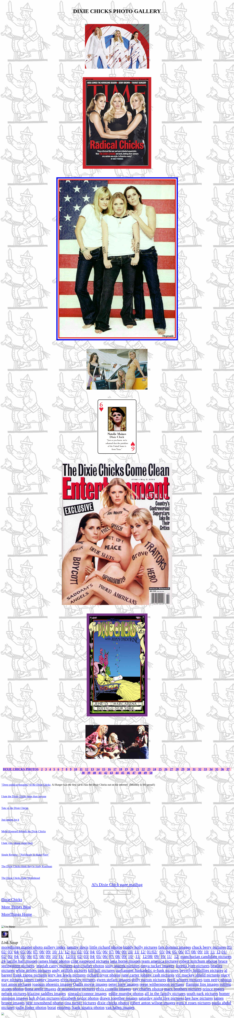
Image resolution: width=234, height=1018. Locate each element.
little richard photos (105, 947)
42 (105, 773)
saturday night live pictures (161, 998)
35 (216, 769)
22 (143, 769)
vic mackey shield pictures (197, 975)
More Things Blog (16, 907)
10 (75, 769)
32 (199, 769)
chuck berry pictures (209, 947)
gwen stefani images (114, 979)
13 (92, 769)
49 (145, 773)
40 (94, 773)
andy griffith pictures (69, 970)
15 (103, 769)
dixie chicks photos (113, 1003)
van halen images (120, 1007)
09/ (48, 952)
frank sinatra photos (88, 1007)
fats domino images (174, 947)
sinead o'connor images (87, 993)
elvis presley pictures (78, 979)
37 (228, 769)
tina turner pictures (80, 1003)
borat (51, 1007)
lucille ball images (22, 961)
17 (114, 769)
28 (177, 769)
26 (165, 769)
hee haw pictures (199, 998)
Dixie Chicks (11, 899)
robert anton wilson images (152, 1003)
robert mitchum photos (198, 961)
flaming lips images (202, 984)
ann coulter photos (88, 965)
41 (100, 773)
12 (86, 769)
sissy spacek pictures (122, 965)
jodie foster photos (31, 1007)
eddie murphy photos (126, 993)
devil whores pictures (184, 979)
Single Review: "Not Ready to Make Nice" (25, 854)
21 (137, 769)
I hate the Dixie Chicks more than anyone (23, 796)
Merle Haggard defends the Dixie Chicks (23, 831)
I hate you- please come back (17, 843)
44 (117, 773)
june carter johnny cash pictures (147, 975)
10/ (54, 952)
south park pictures (202, 993)
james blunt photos (54, 961)
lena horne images (125, 961)
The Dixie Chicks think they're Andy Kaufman (26, 866)
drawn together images (119, 998)
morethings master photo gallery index (33, 947)
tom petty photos (217, 979)
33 (205, 769)
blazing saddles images (46, 993)
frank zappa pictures (30, 975)
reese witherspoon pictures (162, 984)
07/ (35, 952)
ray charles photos (148, 989)
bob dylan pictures (44, 998)
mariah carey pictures (54, 965)
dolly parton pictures (149, 979)
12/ (67, 952)
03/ (10, 952)
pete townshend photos (45, 1003)
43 (111, 773)
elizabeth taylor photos (80, 998)
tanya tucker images (157, 965)
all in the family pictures (165, 993)
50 (150, 773)
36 (222, 769)
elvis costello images (113, 989)
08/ (42, 952)
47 (134, 773)
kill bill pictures (101, 970)
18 (120, 769)
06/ (29, 952)
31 (194, 769)
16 (109, 769)
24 (154, 769)
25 (160, 769)
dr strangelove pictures (76, 989)
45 (122, 773)
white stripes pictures (33, 970)
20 (131, 769)
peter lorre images (123, 984)
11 (81, 769)
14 (98, 769)
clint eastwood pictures (90, 961)
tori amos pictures (16, 984)
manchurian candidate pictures (205, 956)
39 (88, 773)
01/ (229, 947)
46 (128, 773)
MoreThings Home (16, 914)
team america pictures (159, 961)
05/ (23, 952)
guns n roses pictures (193, 1003)
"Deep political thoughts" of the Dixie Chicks (26, 784)
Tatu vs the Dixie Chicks (14, 808)
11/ (61, 952)
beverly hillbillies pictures (201, 970)
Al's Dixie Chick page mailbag (117, 884)
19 (126, 769)
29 (182, 769)
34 (211, 769)
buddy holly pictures (140, 947)
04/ (16, 952)
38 (83, 773)
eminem (64, 1007)
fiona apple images (40, 989)
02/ (4, 952)
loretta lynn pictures (193, 965)
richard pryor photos (103, 975)
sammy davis (77, 947)
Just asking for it (10, 819)
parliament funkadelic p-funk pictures (147, 970)
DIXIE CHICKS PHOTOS (21, 769)
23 (148, 769)
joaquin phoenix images (52, 984)
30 (188, 769)
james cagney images (41, 979)
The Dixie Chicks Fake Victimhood (20, 878)
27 (171, 769)
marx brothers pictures (182, 989)
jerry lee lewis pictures (67, 975)
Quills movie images (90, 984)
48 (139, 773)
